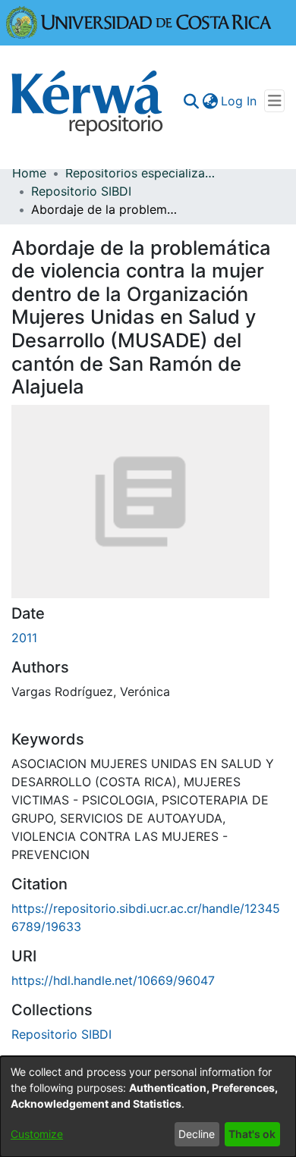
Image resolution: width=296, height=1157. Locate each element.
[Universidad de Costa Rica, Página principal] (139, 21)
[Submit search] (190, 101)
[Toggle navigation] (274, 100)
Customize (37, 1133)
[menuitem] (209, 101)
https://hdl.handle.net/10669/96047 (113, 980)
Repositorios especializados (141, 172)
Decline (196, 1133)
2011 (24, 637)
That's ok (252, 1133)
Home (29, 172)
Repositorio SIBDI (81, 191)
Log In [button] (239, 100)
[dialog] (148, 1106)
